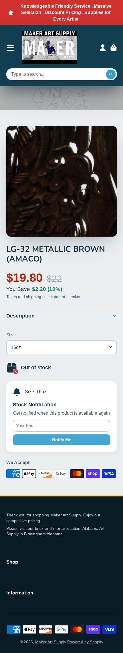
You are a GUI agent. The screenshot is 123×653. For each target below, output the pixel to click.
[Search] (111, 74)
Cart (113, 47)
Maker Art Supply (50, 642)
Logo (49, 47)
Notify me (61, 439)
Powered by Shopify (85, 642)
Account (102, 47)
